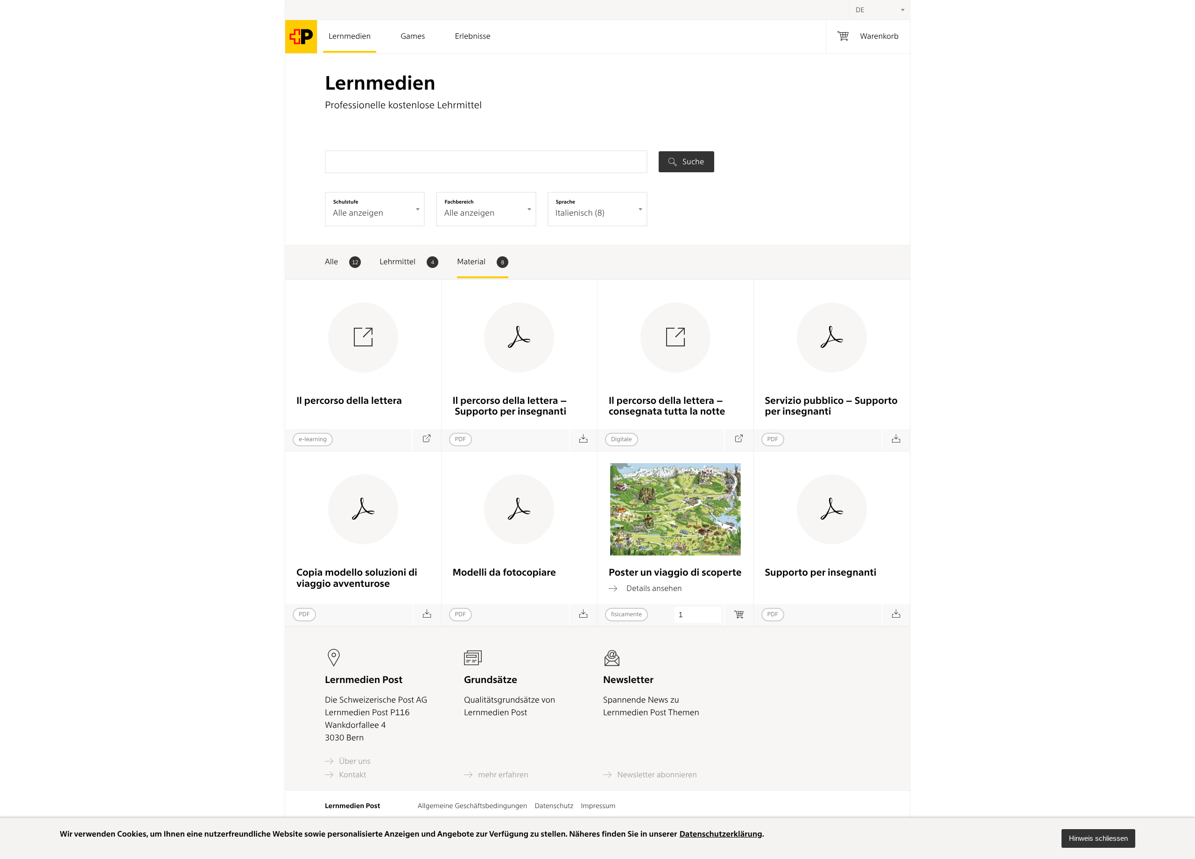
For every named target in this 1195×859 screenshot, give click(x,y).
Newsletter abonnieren (656, 774)
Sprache (565, 201)
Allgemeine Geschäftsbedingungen (472, 806)
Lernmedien (350, 36)
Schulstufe (345, 201)
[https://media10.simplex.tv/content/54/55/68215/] (738, 440)
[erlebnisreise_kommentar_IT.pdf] (896, 615)
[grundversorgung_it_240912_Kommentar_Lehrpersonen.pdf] (896, 440)
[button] (1098, 838)
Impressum (598, 806)
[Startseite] (301, 36)
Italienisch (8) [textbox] (580, 213)
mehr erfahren (502, 774)
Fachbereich (458, 201)
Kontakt (351, 774)
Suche (692, 161)
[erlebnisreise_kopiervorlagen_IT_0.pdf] (583, 615)
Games (413, 36)
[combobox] (879, 10)
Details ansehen (653, 588)
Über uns (354, 761)
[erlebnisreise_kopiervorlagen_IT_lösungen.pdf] (427, 615)
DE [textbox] (860, 10)
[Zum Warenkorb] (738, 615)
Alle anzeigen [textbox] (358, 213)
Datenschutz (553, 806)
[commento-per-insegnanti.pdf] (583, 440)
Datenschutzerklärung (721, 834)
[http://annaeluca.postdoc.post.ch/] (426, 440)
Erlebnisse (472, 36)
